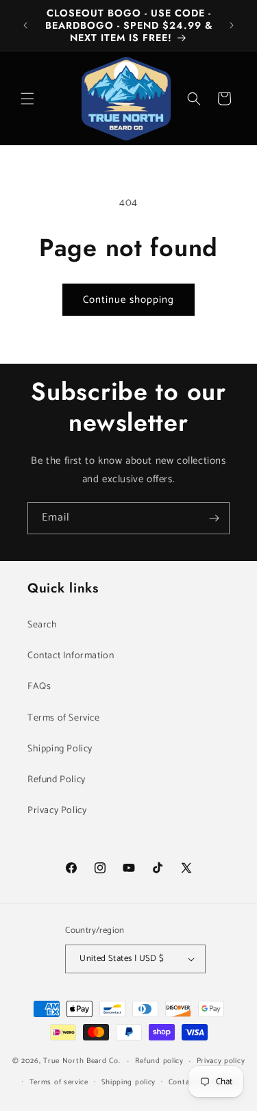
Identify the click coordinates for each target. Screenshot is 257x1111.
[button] (27, 99)
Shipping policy (128, 1082)
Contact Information (70, 656)
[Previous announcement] (25, 25)
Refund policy (159, 1061)
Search (42, 625)
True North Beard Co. (81, 1061)
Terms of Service (63, 718)
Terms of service (58, 1082)
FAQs (39, 687)
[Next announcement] (232, 25)
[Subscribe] (214, 518)
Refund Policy (56, 780)
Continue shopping (128, 299)
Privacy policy (221, 1061)
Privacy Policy (56, 811)
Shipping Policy (60, 749)
